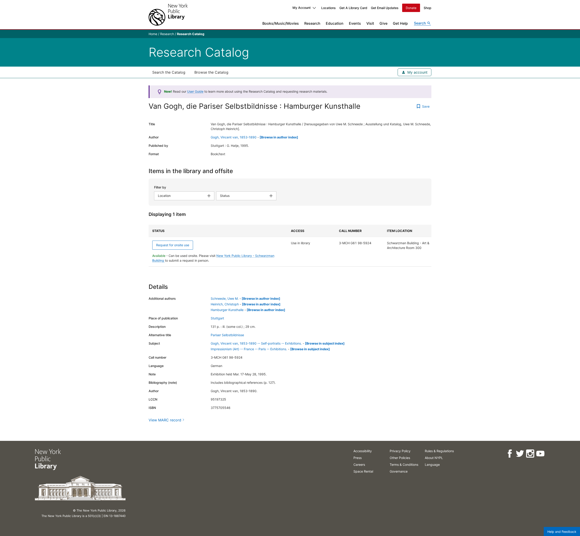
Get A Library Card (353, 8)
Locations (328, 8)
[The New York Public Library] (168, 15)
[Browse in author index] (279, 137)
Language (432, 464)
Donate (411, 8)
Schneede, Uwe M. (225, 298)
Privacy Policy (400, 451)
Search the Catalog (168, 72)
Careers (359, 464)
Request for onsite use (172, 245)
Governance (399, 471)
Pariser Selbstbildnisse (227, 335)
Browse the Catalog (211, 72)
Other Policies (400, 458)
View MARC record (165, 420)
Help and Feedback (561, 532)
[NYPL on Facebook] (509, 454)
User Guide (195, 91)
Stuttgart (217, 318)
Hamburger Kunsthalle (227, 310)
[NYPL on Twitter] (519, 454)
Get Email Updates (385, 8)
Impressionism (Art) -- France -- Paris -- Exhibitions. (249, 349)
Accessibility (362, 451)
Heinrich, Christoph (225, 304)
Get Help (400, 23)
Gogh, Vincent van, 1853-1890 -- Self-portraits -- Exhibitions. (256, 343)
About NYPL (434, 458)
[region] (290, 245)
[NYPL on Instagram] (530, 454)
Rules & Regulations (439, 451)
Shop (427, 8)
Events (355, 23)
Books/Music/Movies (280, 23)
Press (357, 458)
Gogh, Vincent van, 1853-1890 (233, 137)
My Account (301, 8)
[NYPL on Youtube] (540, 454)
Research (312, 23)
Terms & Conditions (404, 464)
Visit (370, 23)
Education (334, 23)
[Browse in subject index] (325, 343)
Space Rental (363, 471)
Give (383, 23)
